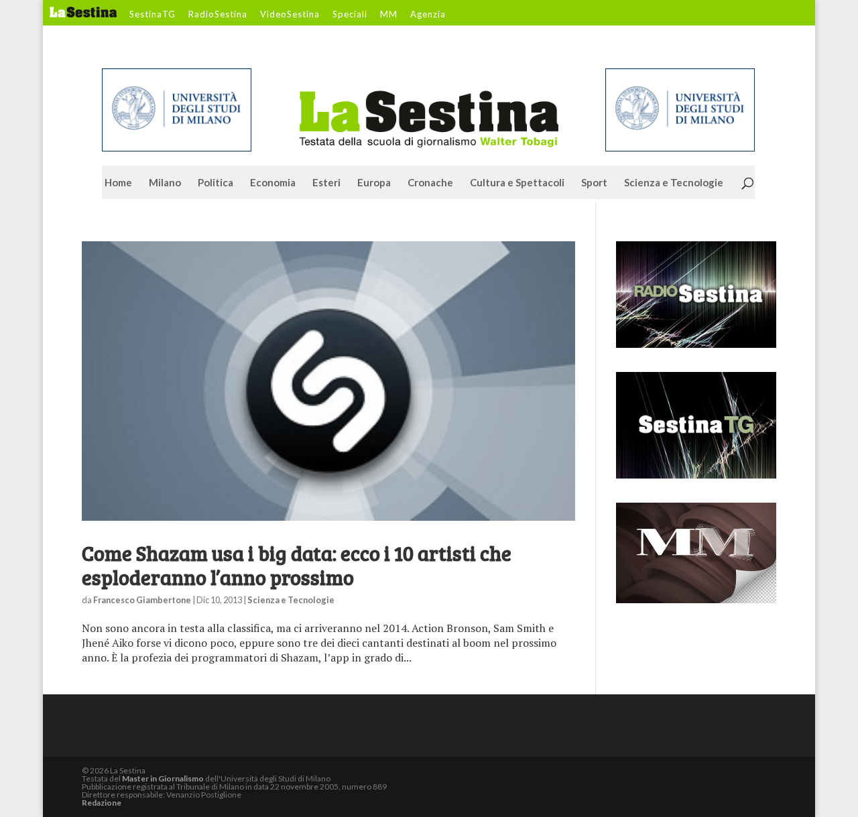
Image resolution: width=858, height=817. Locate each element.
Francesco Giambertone (142, 599)
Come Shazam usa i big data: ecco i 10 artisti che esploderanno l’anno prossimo (296, 565)
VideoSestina (290, 14)
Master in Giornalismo (163, 778)
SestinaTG (152, 14)
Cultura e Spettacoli (517, 183)
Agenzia (428, 14)
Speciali (349, 14)
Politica (215, 183)
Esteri (326, 183)
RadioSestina (217, 14)
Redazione (101, 803)
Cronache (430, 183)
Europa (374, 183)
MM (388, 14)
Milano (165, 183)
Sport (594, 183)
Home (118, 183)
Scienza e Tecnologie (673, 183)
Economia (273, 183)
